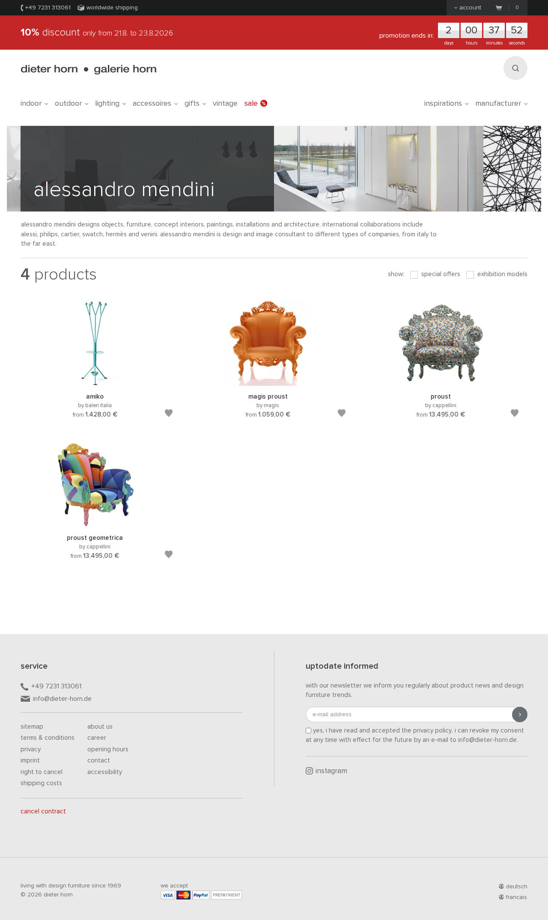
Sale (251, 103)
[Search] (515, 68)
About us (100, 726)
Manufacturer (498, 103)
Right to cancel (42, 772)
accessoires (152, 103)
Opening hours (107, 749)
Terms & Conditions (47, 738)
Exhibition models (501, 274)
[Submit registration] (519, 714)
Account (470, 8)
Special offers (440, 274)
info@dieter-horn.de (62, 698)
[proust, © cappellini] (441, 381)
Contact (98, 760)
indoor (31, 103)
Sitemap (32, 726)
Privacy (31, 749)
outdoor (68, 103)
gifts (192, 103)
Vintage (225, 103)
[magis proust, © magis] (268, 381)
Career (96, 738)
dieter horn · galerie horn (88, 69)
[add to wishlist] (168, 415)
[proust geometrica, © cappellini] (95, 522)
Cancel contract (43, 811)
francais (516, 897)
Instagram (331, 771)
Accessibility (104, 772)
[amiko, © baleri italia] (95, 381)
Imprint (30, 760)
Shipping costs (41, 783)
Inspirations (443, 103)
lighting (107, 103)
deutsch (516, 887)
